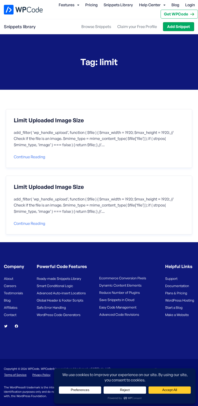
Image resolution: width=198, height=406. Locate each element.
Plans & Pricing (176, 293)
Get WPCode (176, 14)
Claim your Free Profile (137, 26)
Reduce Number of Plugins (119, 292)
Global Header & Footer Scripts (60, 300)
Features (66, 4)
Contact (10, 315)
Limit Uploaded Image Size (49, 120)
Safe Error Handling (51, 307)
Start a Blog (174, 307)
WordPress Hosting (179, 300)
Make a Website (177, 315)
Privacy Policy (41, 375)
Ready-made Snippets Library (59, 278)
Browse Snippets (96, 26)
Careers (10, 286)
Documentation (177, 286)
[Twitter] (8, 326)
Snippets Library (118, 4)
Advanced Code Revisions (119, 314)
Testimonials (13, 293)
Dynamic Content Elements (120, 285)
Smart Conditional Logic (55, 286)
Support (171, 278)
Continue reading (29, 156)
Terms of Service (15, 375)
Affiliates (10, 307)
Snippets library (19, 26)
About (8, 278)
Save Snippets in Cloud (116, 300)
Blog (175, 4)
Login (190, 4)
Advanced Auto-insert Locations (61, 293)
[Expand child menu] (78, 5)
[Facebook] (18, 326)
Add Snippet (178, 26)
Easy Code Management (117, 307)
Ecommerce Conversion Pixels (122, 278)
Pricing (91, 4)
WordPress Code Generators (58, 315)
